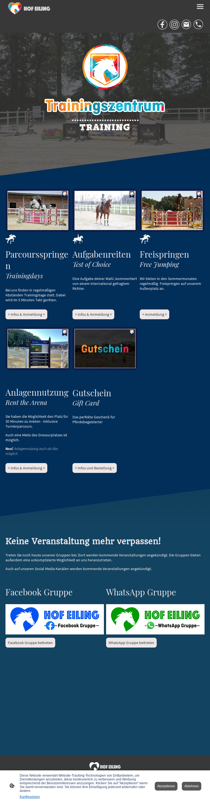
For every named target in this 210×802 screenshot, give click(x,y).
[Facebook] (162, 24)
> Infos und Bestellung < (94, 468)
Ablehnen (191, 786)
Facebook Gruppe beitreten (30, 642)
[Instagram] (174, 24)
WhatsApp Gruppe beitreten (131, 642)
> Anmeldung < (154, 314)
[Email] (186, 24)
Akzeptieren (166, 786)
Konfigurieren (30, 797)
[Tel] (198, 24)
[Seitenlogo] (29, 8)
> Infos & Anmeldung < (26, 314)
